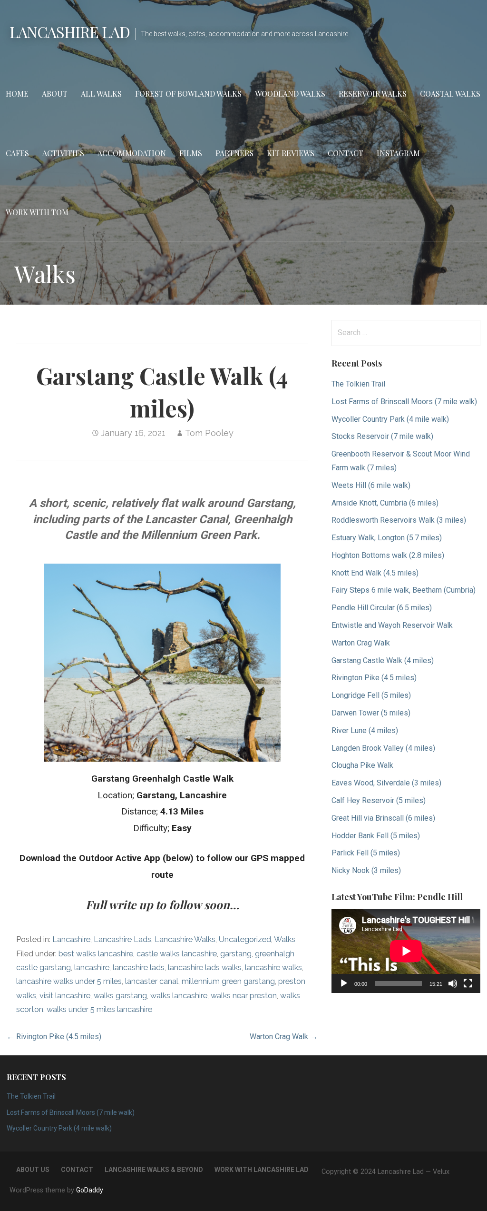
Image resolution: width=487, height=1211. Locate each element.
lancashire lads (139, 967)
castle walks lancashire (176, 953)
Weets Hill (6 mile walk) (370, 485)
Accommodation (131, 153)
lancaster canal (151, 981)
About (55, 94)
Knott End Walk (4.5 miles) (375, 572)
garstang (236, 953)
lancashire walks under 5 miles (69, 981)
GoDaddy (89, 1190)
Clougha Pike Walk (362, 765)
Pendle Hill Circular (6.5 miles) (381, 607)
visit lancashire (64, 995)
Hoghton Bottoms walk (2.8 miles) (387, 555)
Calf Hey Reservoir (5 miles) (378, 800)
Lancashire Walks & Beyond (154, 1169)
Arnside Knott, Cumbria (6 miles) (384, 502)
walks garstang (120, 995)
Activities (63, 153)
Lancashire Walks (185, 939)
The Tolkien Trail (358, 383)
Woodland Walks (290, 94)
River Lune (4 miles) (364, 730)
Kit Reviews (290, 153)
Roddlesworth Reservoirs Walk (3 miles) (398, 520)
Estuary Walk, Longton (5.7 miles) (386, 537)
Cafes (17, 153)
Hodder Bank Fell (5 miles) (375, 835)
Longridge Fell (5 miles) (371, 695)
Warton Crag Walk (360, 642)
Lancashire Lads (122, 939)
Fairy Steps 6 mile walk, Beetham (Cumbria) (403, 590)
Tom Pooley (209, 433)
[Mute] (453, 983)
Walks (284, 939)
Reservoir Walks (373, 94)
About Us (32, 1169)
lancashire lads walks (205, 967)
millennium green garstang (228, 981)
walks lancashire (178, 995)
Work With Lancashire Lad (261, 1169)
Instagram (398, 153)
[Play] (344, 983)
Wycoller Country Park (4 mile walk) (390, 419)
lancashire (91, 967)
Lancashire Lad (70, 31)
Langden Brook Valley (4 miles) (383, 748)
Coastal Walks (450, 94)
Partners (234, 153)
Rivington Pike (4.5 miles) (374, 677)
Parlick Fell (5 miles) (365, 852)
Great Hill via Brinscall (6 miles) (383, 818)
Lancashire (71, 939)
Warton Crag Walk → (284, 1036)
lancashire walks (273, 967)
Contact (345, 153)
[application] (405, 951)
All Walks (101, 94)
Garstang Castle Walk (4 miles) (382, 660)
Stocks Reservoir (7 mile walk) (382, 436)
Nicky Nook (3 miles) (366, 870)
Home (17, 94)
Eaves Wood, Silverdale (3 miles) (386, 782)
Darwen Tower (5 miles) (370, 712)
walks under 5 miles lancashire (99, 1009)
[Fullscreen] (468, 983)
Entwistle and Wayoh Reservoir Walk (392, 625)
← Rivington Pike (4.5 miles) (54, 1036)
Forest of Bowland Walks (188, 94)
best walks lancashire (95, 953)
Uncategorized (245, 939)
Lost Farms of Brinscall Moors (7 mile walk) (404, 401)
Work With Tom (37, 212)
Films (190, 153)
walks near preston (244, 995)
